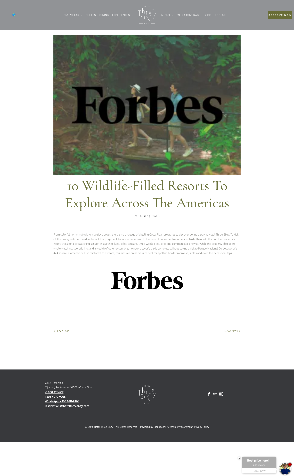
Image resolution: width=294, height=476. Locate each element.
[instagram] (221, 394)
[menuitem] (73, 15)
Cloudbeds (159, 426)
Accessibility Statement (180, 426)
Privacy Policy (201, 426)
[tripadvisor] (215, 394)
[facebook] (209, 394)
